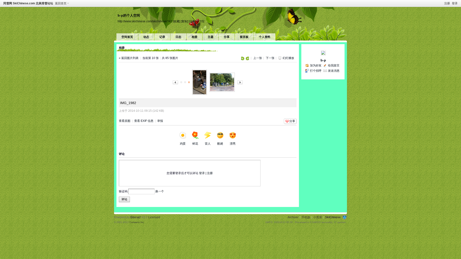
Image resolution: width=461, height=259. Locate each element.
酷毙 (220, 143)
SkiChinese (333, 217)
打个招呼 (315, 70)
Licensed (154, 217)
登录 (455, 3)
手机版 (306, 217)
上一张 (257, 58)
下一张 (270, 58)
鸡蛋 (183, 143)
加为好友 (315, 65)
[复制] (184, 21)
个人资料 (264, 37)
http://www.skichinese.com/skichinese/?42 (145, 21)
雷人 (208, 143)
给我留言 (334, 65)
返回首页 (61, 3)
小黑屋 (317, 217)
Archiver (293, 217)
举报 (160, 121)
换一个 (159, 191)
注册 (447, 3)
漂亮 (233, 143)
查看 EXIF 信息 (143, 121)
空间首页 (127, 37)
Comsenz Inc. (137, 222)
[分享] (192, 21)
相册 (194, 37)
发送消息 (334, 70)
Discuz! (135, 217)
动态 (146, 37)
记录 (162, 37)
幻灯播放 (288, 58)
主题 (210, 37)
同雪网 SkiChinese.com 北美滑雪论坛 (28, 3)
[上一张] (175, 82)
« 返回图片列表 (129, 58)
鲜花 (195, 143)
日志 (178, 37)
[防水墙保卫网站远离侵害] (344, 217)
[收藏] (176, 21)
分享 (227, 37)
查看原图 (124, 121)
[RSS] (200, 21)
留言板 (244, 37)
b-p (323, 60)
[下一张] (240, 82)
